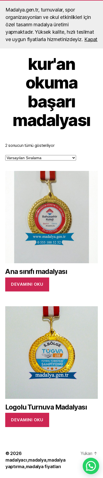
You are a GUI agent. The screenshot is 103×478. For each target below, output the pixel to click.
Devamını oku (27, 284)
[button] (91, 466)
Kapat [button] (91, 39)
